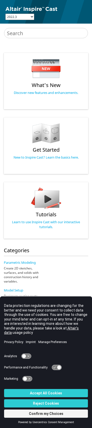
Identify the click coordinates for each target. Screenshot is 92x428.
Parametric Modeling (20, 262)
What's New (46, 85)
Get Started (46, 149)
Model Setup (13, 290)
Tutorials (46, 214)
